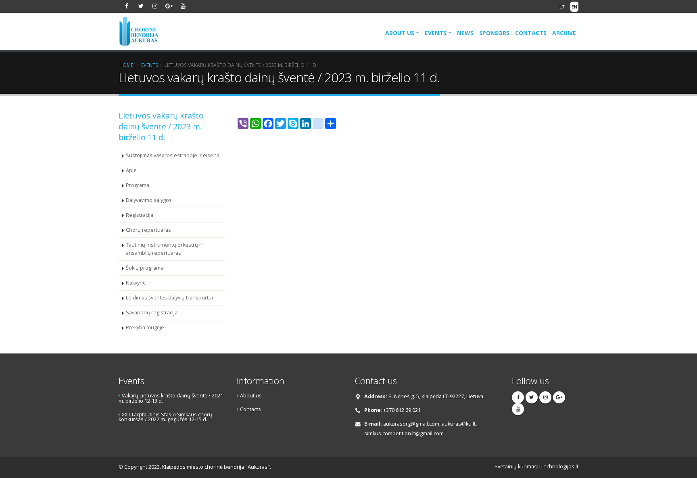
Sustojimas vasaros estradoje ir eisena (172, 155)
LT (562, 7)
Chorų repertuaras (148, 230)
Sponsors (494, 33)
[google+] (169, 6)
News (465, 33)
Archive (564, 33)
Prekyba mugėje (145, 327)
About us (399, 33)
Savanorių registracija (151, 312)
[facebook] (127, 6)
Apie (131, 170)
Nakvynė (136, 282)
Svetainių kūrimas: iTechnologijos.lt (536, 466)
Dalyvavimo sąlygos (149, 200)
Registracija (139, 215)
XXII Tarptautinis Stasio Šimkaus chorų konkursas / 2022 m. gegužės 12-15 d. (165, 417)
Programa (137, 185)
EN (574, 7)
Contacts (531, 33)
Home (126, 65)
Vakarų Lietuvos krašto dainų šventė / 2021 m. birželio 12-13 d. (171, 398)
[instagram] (155, 6)
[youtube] (183, 6)
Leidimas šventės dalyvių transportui (169, 297)
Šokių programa (144, 267)
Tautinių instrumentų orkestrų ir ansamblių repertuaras (164, 248)
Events (436, 33)
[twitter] (141, 6)
